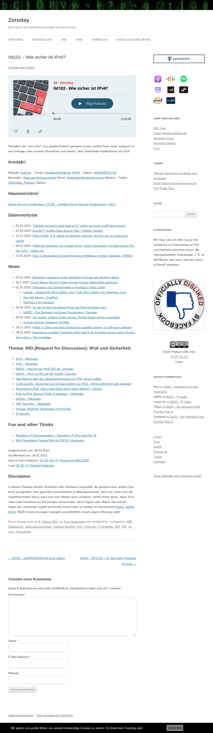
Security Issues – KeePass (40, 297)
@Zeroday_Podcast (21, 182)
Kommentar (17, 594)
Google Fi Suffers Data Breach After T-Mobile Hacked (67, 230)
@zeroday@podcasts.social (85, 177)
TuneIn (158, 456)
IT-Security (90, 526)
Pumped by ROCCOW (74, 460)
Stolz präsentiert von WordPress (55, 715)
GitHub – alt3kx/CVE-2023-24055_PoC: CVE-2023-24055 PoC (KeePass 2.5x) (74, 292)
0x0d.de (26, 172)
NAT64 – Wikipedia (28, 398)
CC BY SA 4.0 (49, 460)
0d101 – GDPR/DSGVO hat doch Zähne (36, 558)
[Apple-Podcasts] (160, 79)
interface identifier (64, 526)
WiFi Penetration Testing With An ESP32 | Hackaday (50, 440)
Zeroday (18, 20)
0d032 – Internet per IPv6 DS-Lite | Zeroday (45, 368)
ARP (129, 521)
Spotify (158, 446)
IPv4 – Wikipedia (27, 358)
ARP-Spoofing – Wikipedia (33, 403)
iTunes (158, 436)
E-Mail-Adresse (19, 656)
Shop (79, 39)
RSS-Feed (160, 128)
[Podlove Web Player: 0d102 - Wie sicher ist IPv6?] (72, 106)
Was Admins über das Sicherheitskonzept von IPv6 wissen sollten (59, 378)
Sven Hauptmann (74, 521)
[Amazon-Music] (160, 89)
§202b (130, 507)
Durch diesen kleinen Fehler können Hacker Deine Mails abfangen (74, 282)
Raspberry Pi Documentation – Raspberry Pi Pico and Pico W (56, 435)
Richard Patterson (42, 465)
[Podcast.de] (160, 100)
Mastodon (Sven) (164, 138)
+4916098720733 (104, 172)
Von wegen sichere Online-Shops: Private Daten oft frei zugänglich (76, 317)
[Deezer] (172, 89)
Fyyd (157, 148)
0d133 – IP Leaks (176, 396)
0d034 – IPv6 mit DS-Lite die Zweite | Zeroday (46, 373)
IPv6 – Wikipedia (27, 363)
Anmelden (160, 461)
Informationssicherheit (38, 526)
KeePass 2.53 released (38, 302)
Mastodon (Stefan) (165, 143)
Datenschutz (16, 526)
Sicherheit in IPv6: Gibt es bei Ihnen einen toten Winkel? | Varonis (59, 388)
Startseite (15, 39)
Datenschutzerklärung (133, 39)
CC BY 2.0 (23, 465)
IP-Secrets (23, 413)
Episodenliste (42, 39)
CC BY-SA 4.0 (179, 356)
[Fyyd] (185, 89)
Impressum (99, 39)
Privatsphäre (23, 531)
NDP (124, 526)
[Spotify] (185, 79)
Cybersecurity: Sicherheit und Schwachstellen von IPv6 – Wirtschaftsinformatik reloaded (73, 383)
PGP (64, 39)
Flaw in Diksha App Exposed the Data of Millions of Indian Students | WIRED (82, 255)
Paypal (188, 239)
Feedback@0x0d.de (57, 172)
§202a (120, 507)
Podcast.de (160, 451)
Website (13, 673)
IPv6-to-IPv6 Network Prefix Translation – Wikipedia (49, 393)
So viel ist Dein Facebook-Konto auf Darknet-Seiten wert (69, 307)
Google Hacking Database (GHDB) (46, 322)
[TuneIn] (172, 100)
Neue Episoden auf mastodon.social (177, 475)
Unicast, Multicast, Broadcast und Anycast (43, 408)
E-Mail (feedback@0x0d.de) (170, 133)
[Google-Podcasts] (172, 79)
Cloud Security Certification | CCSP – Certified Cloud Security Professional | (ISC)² (62, 204)
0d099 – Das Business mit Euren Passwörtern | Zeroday (60, 312)
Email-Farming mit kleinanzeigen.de (175, 183)
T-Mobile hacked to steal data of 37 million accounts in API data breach (79, 225)
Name (13, 640)
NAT (117, 526)
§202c (12, 512)
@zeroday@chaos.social (39, 177)
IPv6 (79, 526)
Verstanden (175, 727)
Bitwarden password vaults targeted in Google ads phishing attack (75, 277)
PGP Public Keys (164, 188)
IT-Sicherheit (105, 526)
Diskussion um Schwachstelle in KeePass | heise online (68, 287)
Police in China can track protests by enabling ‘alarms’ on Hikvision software (82, 327)
